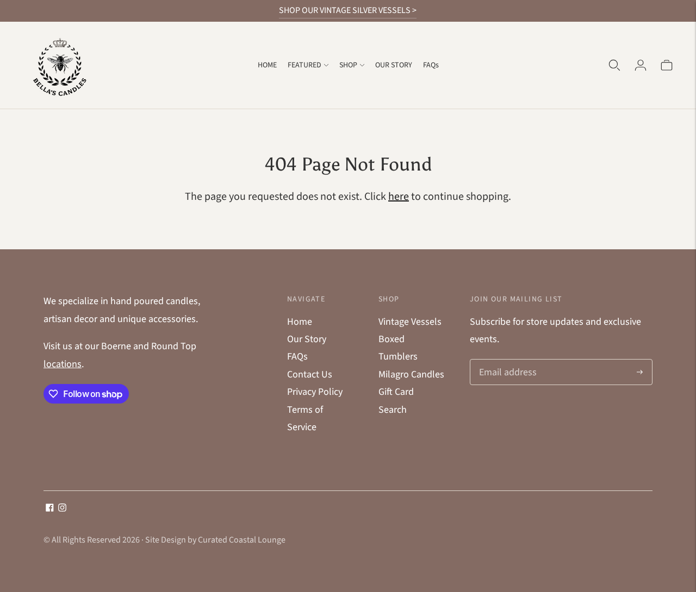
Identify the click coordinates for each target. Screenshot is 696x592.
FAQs (431, 65)
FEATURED (304, 65)
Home (299, 322)
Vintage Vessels (410, 322)
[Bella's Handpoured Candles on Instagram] (62, 508)
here (398, 196)
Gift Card (396, 392)
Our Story (306, 339)
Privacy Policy (315, 392)
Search (392, 410)
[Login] (640, 65)
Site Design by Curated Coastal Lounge (215, 540)
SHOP (348, 65)
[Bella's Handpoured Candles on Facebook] (50, 508)
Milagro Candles (411, 374)
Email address (506, 361)
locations (63, 364)
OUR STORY (393, 65)
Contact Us (309, 374)
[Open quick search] (614, 65)
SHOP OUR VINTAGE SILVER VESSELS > (348, 10)
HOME (267, 65)
